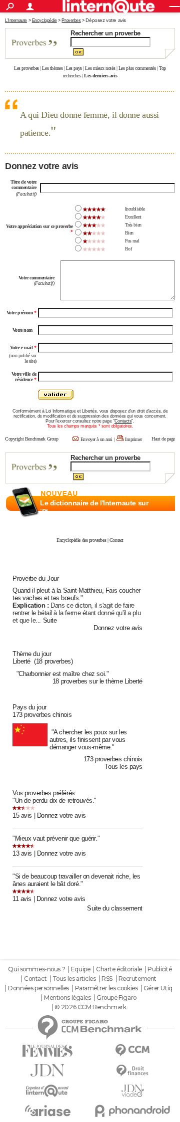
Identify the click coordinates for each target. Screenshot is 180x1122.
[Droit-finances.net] (132, 1071)
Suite (50, 620)
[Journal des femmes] (47, 1051)
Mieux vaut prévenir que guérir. (56, 838)
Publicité (160, 969)
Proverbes (71, 20)
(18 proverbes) (53, 661)
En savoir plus (153, 523)
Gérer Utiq (158, 988)
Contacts (123, 421)
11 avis (22, 898)
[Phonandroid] (132, 1111)
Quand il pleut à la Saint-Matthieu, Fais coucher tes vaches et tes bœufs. (76, 594)
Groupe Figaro (116, 997)
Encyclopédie (44, 20)
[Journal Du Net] (47, 1070)
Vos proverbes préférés (43, 793)
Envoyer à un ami (96, 439)
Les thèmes (52, 68)
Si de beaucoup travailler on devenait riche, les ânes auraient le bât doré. (76, 880)
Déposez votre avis (106, 20)
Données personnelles (38, 988)
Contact (117, 540)
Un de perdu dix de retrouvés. (54, 800)
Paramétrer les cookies (106, 988)
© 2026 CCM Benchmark (90, 1007)
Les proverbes (26, 68)
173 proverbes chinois (42, 714)
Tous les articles (74, 978)
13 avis (22, 853)
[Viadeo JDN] (132, 1091)
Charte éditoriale (119, 969)
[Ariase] (47, 1110)
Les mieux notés (100, 68)
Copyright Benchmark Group (31, 439)
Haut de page (163, 439)
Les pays (74, 68)
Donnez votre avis (118, 628)
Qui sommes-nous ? (36, 969)
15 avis (22, 815)
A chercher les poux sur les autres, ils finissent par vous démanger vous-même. (88, 739)
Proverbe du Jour (35, 578)
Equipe (80, 969)
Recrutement (137, 978)
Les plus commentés (137, 68)
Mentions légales (67, 997)
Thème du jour (32, 654)
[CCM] (132, 1050)
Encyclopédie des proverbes (81, 540)
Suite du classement (114, 908)
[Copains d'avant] (47, 1091)
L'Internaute (16, 20)
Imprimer (133, 439)
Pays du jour (29, 707)
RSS (107, 978)
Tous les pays (123, 766)
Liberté (21, 661)
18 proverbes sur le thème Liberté (97, 681)
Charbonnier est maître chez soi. (62, 673)
